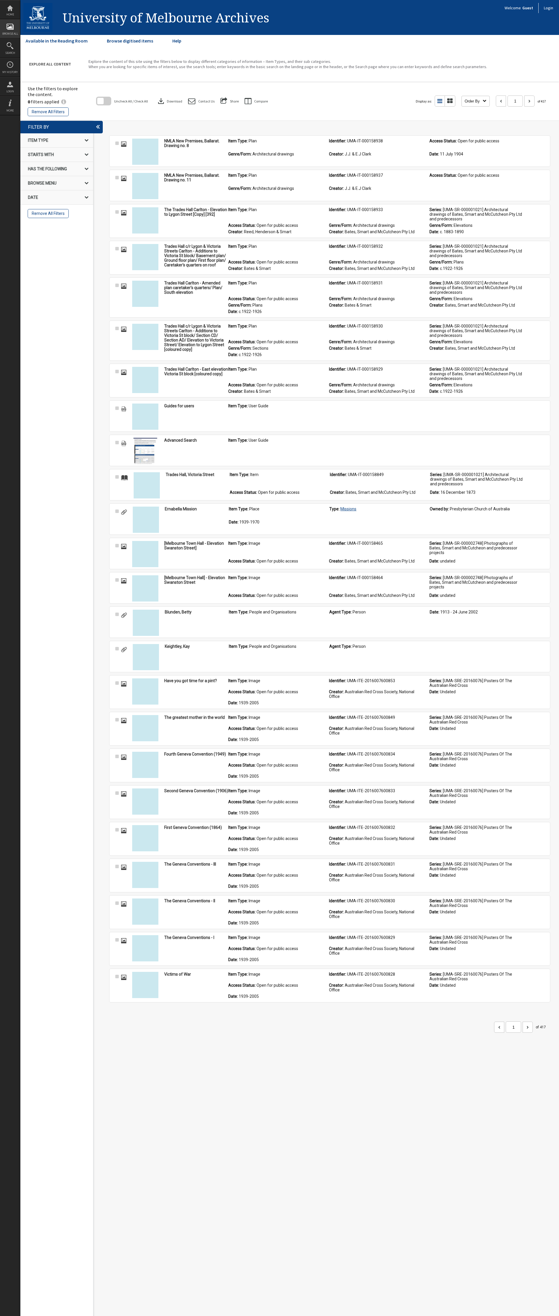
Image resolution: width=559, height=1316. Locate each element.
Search (10, 53)
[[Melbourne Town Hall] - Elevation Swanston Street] (145, 588)
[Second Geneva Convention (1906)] (145, 801)
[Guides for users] (145, 417)
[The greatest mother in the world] (145, 728)
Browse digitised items (130, 41)
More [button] (10, 110)
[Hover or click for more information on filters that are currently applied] (63, 102)
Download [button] (169, 101)
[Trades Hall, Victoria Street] (147, 485)
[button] (201, 101)
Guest (527, 7)
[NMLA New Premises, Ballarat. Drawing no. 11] (145, 186)
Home (10, 14)
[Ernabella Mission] (146, 520)
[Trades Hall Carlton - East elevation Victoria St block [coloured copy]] (145, 380)
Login (10, 91)
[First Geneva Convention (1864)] (145, 838)
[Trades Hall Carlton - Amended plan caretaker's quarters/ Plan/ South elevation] (145, 294)
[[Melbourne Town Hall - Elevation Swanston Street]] (145, 554)
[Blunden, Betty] (146, 623)
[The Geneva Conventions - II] (145, 911)
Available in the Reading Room (57, 41)
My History (10, 72)
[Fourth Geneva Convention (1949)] (145, 765)
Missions (348, 509)
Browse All (10, 34)
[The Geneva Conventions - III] (145, 875)
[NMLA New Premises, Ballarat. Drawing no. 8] (145, 152)
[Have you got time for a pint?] (145, 691)
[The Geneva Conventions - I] (145, 948)
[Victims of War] (145, 985)
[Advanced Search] (145, 451)
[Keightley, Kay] (146, 657)
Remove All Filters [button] (48, 111)
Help (176, 41)
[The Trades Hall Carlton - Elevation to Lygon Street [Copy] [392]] (145, 220)
